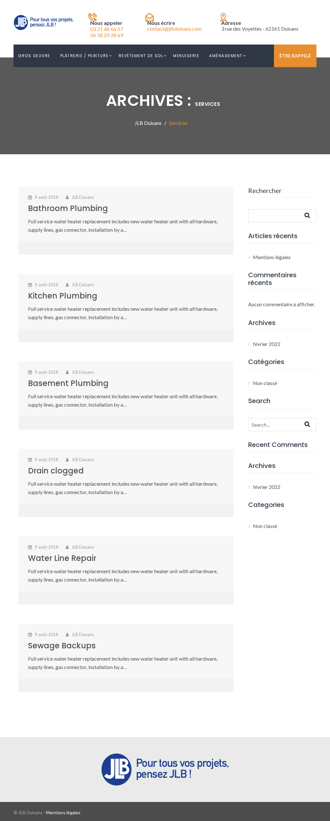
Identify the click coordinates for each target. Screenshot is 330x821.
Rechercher (265, 190)
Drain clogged (56, 470)
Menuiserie (186, 55)
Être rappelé (295, 55)
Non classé (265, 383)
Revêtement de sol (141, 55)
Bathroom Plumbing (68, 208)
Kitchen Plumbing (62, 295)
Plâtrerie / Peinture (84, 55)
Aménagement (226, 55)
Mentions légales (272, 257)
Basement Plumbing (68, 383)
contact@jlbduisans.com (174, 28)
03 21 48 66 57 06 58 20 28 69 (106, 32)
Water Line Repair (62, 558)
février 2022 (266, 344)
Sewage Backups (62, 645)
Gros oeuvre (34, 55)
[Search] (312, 424)
